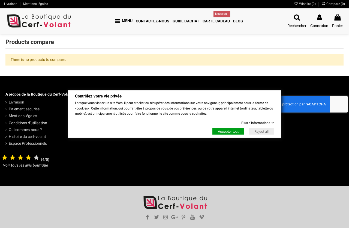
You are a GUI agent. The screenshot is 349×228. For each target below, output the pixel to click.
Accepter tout (228, 131)
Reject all (261, 131)
